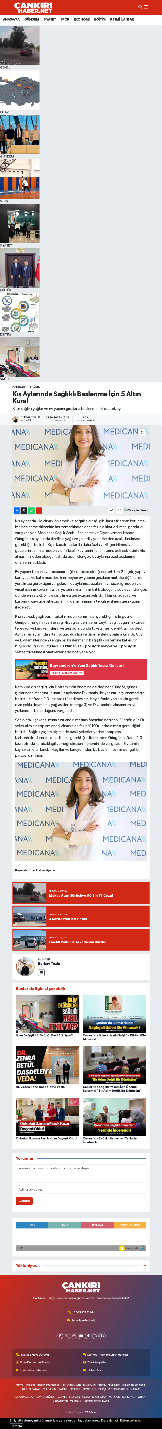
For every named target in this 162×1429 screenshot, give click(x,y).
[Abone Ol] (136, 510)
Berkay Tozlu (49, 964)
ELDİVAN (74, 1396)
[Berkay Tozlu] (25, 966)
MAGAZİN (49, 1389)
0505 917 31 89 (84, 1312)
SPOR (65, 19)
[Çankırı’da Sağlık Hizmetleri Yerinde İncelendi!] (114, 1116)
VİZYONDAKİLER (118, 1389)
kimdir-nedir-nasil (133, 1384)
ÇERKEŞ (62, 1396)
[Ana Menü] (146, 7)
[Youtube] (81, 1336)
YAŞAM (135, 1389)
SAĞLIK (35, 386)
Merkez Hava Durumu (35, 1354)
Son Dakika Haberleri (33, 1370)
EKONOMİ (82, 19)
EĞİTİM (99, 19)
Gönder (24, 1201)
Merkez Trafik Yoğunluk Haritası (107, 1354)
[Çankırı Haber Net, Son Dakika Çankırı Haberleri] (33, 7)
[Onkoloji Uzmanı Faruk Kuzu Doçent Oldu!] (47, 1116)
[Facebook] (60, 1336)
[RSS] (102, 1336)
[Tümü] (144, 1265)
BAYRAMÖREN (46, 1396)
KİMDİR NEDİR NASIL (97, 1401)
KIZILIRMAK (99, 1396)
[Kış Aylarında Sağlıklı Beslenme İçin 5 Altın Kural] (81, 465)
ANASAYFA (11, 19)
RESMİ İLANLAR (122, 19)
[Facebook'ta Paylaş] (17, 510)
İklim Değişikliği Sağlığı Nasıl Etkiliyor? (44, 1035)
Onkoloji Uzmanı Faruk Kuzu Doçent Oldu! (46, 1138)
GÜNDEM (31, 19)
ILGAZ (86, 1396)
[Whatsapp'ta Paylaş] (31, 510)
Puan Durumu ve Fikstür (35, 1362)
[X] (67, 1336)
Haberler (18, 386)
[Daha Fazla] (39, 510)
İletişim (30, 1384)
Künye (20, 1384)
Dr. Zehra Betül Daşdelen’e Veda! (41, 1087)
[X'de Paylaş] (24, 510)
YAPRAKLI (76, 1401)
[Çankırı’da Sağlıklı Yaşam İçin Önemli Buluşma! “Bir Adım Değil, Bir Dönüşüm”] (114, 1065)
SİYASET (50, 19)
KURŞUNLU (129, 1396)
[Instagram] (74, 1336)
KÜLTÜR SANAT (31, 1389)
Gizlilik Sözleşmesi (48, 1384)
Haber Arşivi (95, 1370)
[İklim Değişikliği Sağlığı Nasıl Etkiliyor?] (47, 1013)
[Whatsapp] (95, 1336)
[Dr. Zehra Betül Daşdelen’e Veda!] (47, 1065)
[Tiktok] (88, 1336)
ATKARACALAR (24, 1396)
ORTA (141, 1396)
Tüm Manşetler (97, 1362)
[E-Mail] (41, 973)
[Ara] (140, 7)
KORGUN (114, 1396)
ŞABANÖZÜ (60, 1401)
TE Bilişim (90, 1412)
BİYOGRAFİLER (72, 1384)
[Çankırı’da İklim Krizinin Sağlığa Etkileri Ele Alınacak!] (114, 1013)
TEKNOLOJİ (99, 1389)
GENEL (102, 1384)
